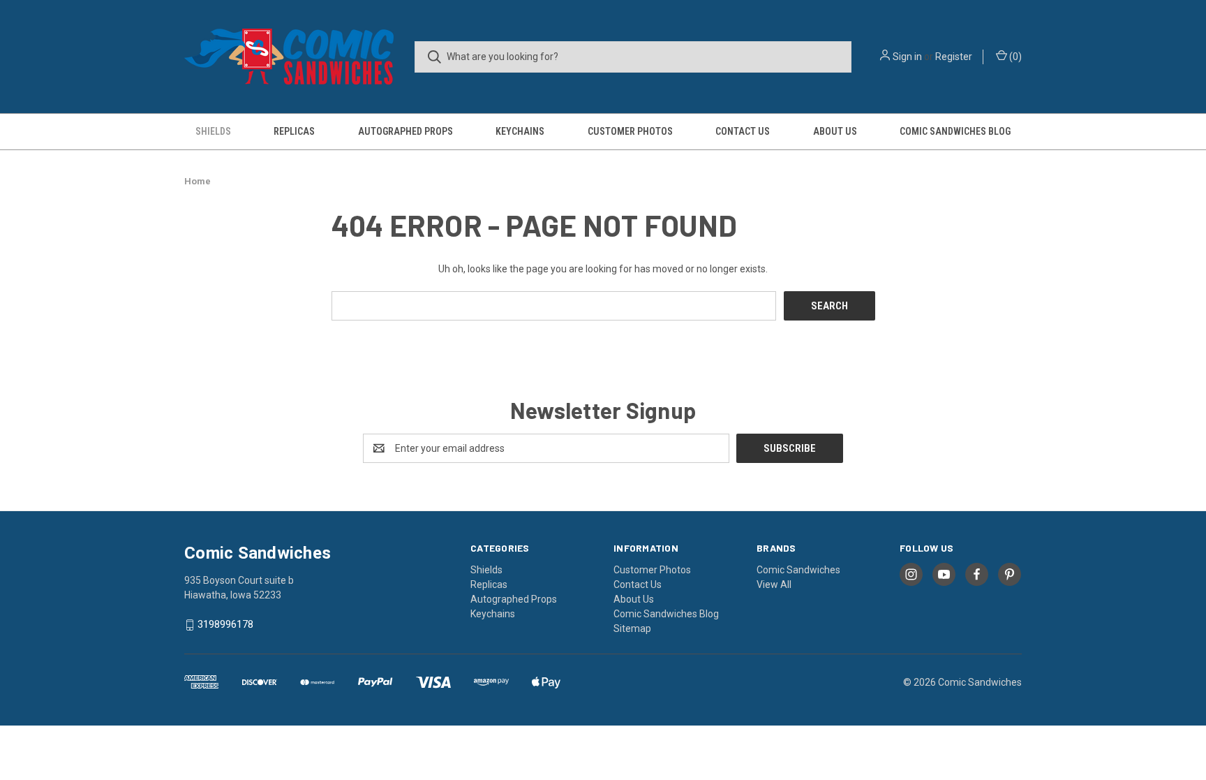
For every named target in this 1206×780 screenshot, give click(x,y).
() (1014, 56)
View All (774, 584)
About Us (835, 131)
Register (953, 56)
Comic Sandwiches (798, 569)
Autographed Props (405, 131)
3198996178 (225, 625)
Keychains (520, 131)
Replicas (294, 131)
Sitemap (632, 628)
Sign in (907, 56)
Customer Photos (630, 131)
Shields (213, 131)
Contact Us (742, 131)
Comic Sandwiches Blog (955, 131)
